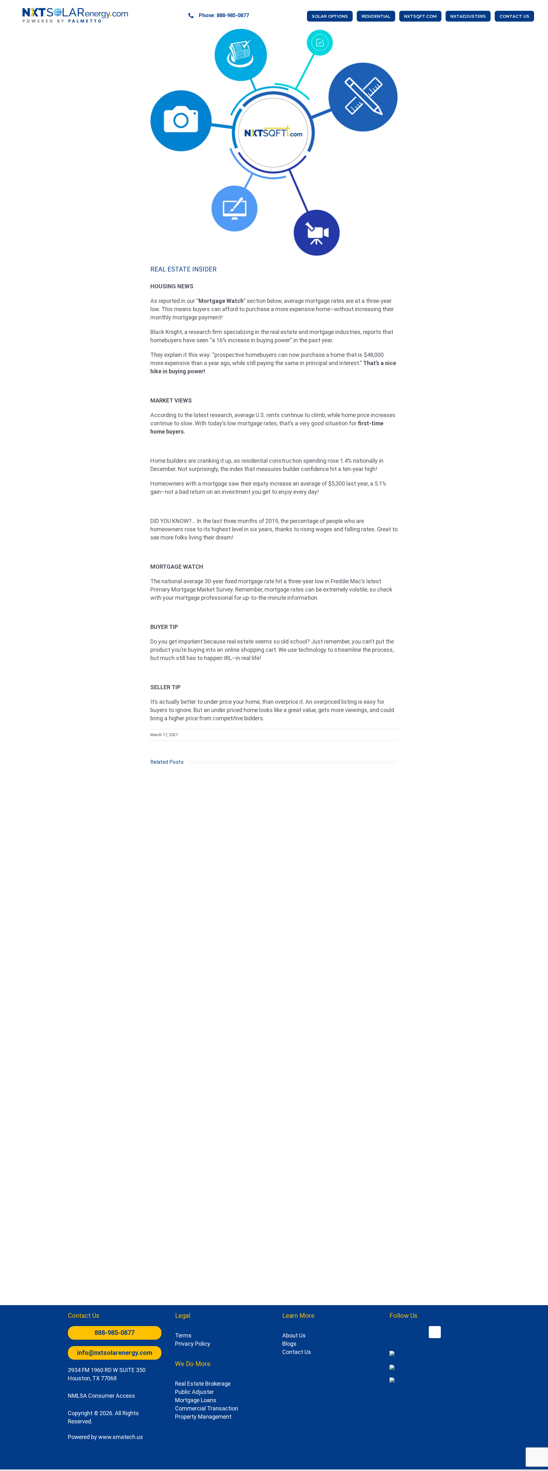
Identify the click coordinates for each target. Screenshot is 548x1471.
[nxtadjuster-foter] (392, 1367)
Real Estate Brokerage (203, 1383)
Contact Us (296, 1352)
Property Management (203, 1416)
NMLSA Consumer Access (101, 1395)
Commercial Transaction (206, 1408)
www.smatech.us (120, 1437)
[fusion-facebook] (435, 1332)
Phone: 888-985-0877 (224, 15)
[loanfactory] (392, 1380)
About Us (294, 1335)
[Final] (76, 7)
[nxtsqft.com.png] (392, 1353)
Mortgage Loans (195, 1400)
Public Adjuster (194, 1392)
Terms (183, 1335)
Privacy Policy (192, 1343)
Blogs (289, 1343)
